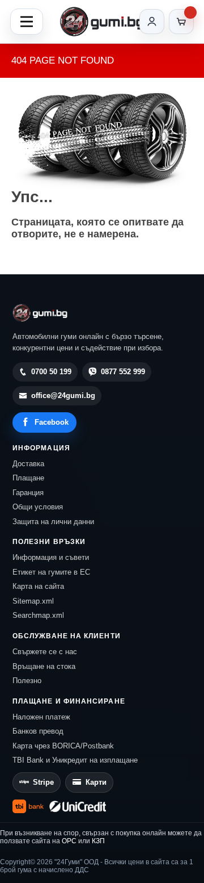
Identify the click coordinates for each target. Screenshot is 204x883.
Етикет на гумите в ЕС (51, 572)
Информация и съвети (50, 557)
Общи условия (37, 507)
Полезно (26, 680)
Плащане (28, 478)
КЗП (98, 841)
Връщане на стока (43, 666)
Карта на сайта (38, 586)
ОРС (69, 841)
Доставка (28, 463)
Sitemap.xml (33, 601)
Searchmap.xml (38, 615)
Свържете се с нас (44, 651)
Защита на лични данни (53, 521)
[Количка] (181, 21)
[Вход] (151, 21)
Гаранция (28, 492)
